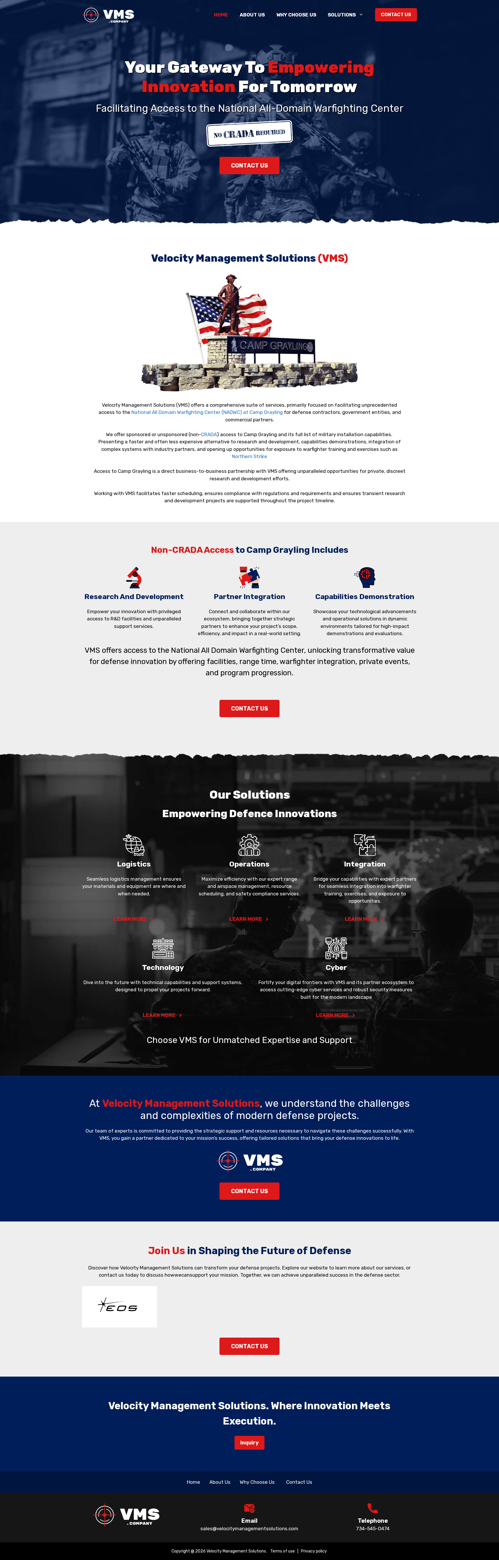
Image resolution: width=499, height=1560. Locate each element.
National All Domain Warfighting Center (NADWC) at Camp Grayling (207, 412)
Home (221, 15)
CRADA (209, 434)
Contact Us (396, 14)
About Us (252, 15)
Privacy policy (314, 1551)
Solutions (342, 15)
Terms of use (282, 1551)
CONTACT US (249, 165)
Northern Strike (249, 456)
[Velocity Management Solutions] (108, 14)
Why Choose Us (296, 15)
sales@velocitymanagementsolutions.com (249, 1528)
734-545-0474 (373, 1528)
